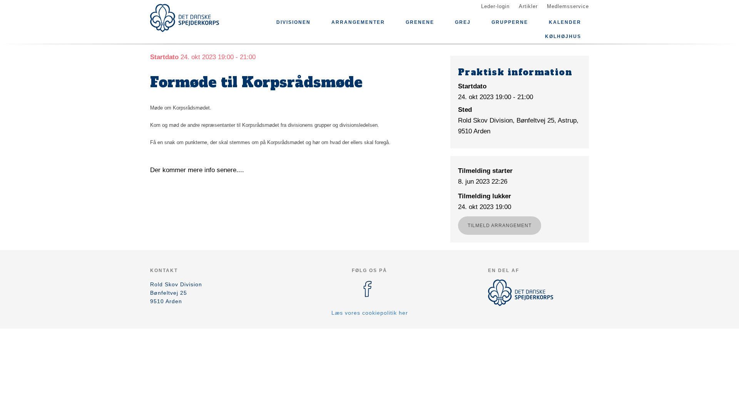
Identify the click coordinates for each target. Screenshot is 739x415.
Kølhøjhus (563, 36)
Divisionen (293, 22)
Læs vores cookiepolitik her (369, 313)
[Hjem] (184, 18)
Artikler (528, 6)
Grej (463, 22)
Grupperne (510, 22)
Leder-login (495, 6)
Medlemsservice (568, 6)
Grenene (420, 22)
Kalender (565, 22)
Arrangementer (358, 22)
